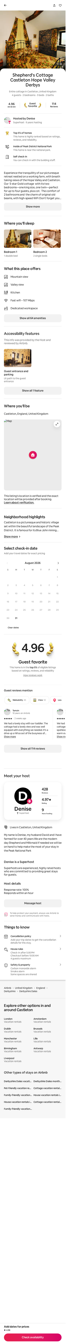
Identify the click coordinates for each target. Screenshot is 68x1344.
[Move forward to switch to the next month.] (58, 563)
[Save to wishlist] (60, 5)
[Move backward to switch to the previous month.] (7, 563)
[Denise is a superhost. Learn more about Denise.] (7, 120)
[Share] (54, 5)
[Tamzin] (7, 712)
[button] (57, 577)
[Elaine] (60, 712)
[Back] (6, 5)
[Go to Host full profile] (33, 801)
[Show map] (33, 454)
